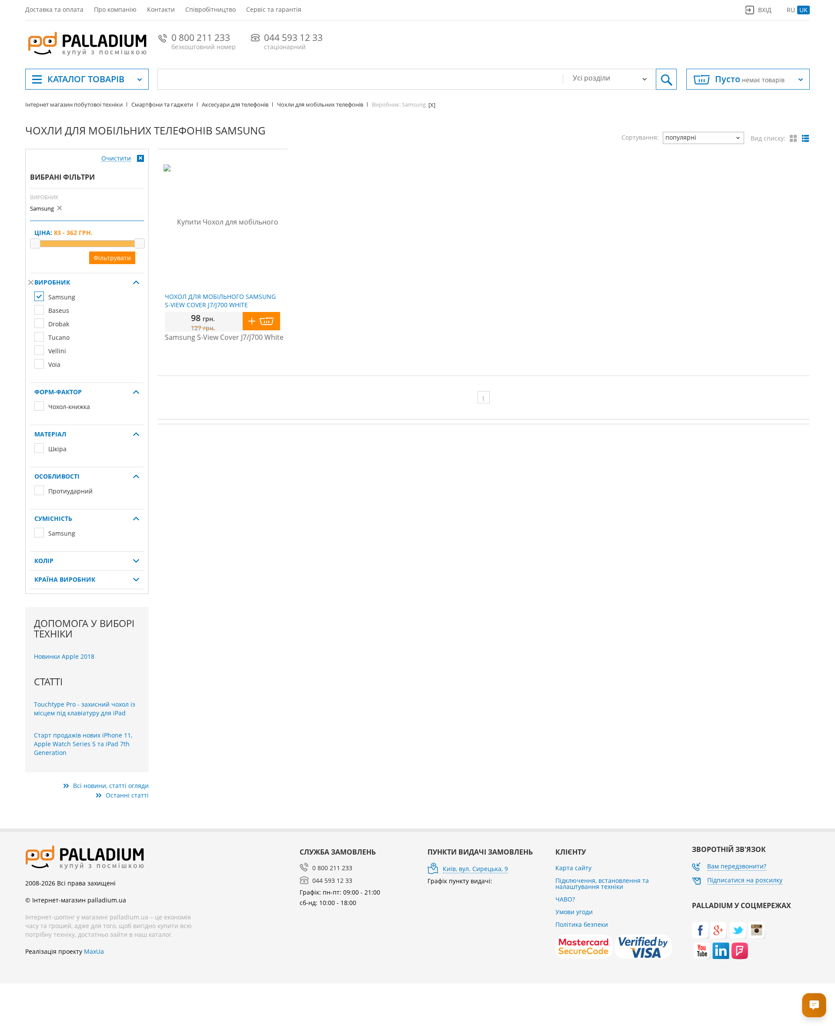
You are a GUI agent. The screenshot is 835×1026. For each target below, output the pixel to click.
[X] (30, 282)
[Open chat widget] (814, 1005)
